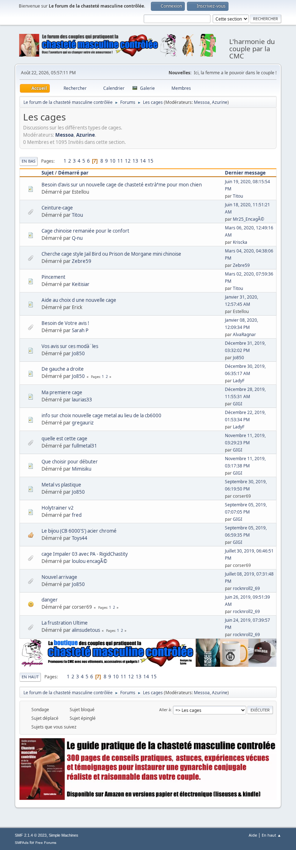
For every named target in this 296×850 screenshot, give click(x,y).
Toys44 (79, 538)
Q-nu (77, 238)
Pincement (53, 277)
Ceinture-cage (57, 207)
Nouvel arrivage (59, 577)
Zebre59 (81, 261)
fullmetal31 (84, 445)
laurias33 (82, 399)
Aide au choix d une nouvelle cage (79, 300)
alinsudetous (86, 630)
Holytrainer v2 (58, 508)
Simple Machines (63, 835)
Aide (253, 835)
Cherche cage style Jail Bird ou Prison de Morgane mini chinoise (111, 254)
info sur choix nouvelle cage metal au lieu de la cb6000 (101, 415)
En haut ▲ (271, 835)
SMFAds (22, 843)
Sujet (48, 172)
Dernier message (245, 172)
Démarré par (73, 172)
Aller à (165, 709)
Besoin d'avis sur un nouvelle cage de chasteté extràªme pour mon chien (122, 184)
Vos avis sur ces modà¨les (70, 346)
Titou (238, 196)
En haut (30, 676)
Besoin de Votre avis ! (65, 323)
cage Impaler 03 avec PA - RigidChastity (85, 554)
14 (143, 161)
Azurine (219, 102)
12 (128, 161)
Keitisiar (81, 284)
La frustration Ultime (65, 623)
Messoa (202, 102)
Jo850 (78, 353)
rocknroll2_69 (246, 588)
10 (113, 161)
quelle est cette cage (64, 438)
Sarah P (80, 330)
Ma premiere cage (62, 392)
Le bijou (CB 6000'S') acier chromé (79, 531)
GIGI (237, 404)
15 (150, 161)
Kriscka (240, 242)
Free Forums (45, 843)
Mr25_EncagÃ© (248, 219)
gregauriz (82, 422)
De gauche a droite (63, 369)
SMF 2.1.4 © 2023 (31, 835)
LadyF (238, 381)
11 (120, 161)
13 (135, 161)
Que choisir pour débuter (70, 461)
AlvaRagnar (244, 334)
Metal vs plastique (61, 484)
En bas (28, 161)
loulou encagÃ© (89, 561)
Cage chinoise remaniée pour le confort (85, 231)
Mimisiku (81, 469)
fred (77, 515)
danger (50, 599)
